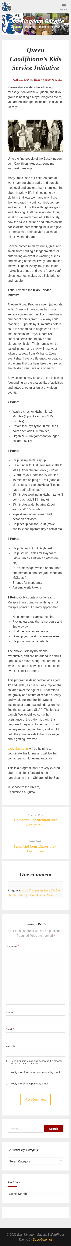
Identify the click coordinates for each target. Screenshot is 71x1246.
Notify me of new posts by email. (29, 1083)
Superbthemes (42, 1239)
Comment (12, 946)
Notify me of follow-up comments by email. (35, 1072)
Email (10, 1029)
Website (10, 1046)
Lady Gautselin (18, 748)
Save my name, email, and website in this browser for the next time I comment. (36, 1062)
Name (10, 1012)
